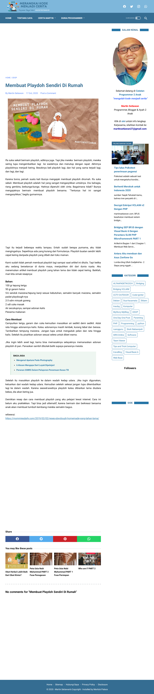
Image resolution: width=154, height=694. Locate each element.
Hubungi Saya (72, 684)
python (141, 323)
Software (132, 335)
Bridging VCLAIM (121, 289)
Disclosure (103, 684)
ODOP (135, 312)
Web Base (117, 358)
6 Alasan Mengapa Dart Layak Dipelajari (35, 365)
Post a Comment (48, 93)
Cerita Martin (46, 18)
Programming (127, 323)
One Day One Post (121, 318)
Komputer (128, 306)
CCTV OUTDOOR (121, 295)
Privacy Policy (88, 684)
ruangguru (118, 329)
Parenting (138, 318)
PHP (115, 323)
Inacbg (116, 306)
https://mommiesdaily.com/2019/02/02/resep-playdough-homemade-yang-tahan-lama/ (52, 418)
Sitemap (59, 684)
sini (123, 121)
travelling (117, 352)
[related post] (16, 561)
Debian (116, 300)
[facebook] (124, 6)
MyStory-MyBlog (121, 312)
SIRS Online (118, 335)
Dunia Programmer (71, 18)
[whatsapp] (145, 6)
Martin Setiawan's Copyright (68, 689)
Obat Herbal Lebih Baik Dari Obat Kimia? (16, 573)
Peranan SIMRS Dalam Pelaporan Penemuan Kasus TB (42, 370)
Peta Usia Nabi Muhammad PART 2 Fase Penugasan (39, 571)
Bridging (140, 283)
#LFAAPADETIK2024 (123, 283)
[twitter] (131, 6)
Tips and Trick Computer (124, 346)
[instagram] (138, 6)
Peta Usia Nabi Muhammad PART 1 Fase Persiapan (63, 571)
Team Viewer (119, 340)
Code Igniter (138, 295)
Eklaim (144, 300)
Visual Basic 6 (131, 352)
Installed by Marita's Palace (95, 689)
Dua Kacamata (130, 300)
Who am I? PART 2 (86, 568)
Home (8, 18)
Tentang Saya (24, 18)
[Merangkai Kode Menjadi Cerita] (29, 6)
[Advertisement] (53, 50)
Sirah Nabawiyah (135, 329)
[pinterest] (65, 539)
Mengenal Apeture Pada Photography (34, 360)
